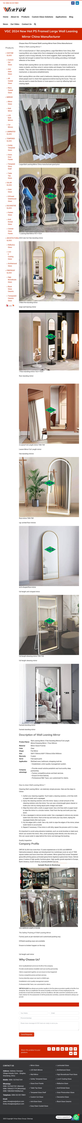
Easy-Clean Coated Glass (39, 1106)
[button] (35, 24)
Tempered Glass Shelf (11, 166)
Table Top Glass (10, 175)
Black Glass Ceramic (11, 289)
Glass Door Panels (10, 157)
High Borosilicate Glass (12, 279)
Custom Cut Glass (36, 1097)
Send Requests (26, 1034)
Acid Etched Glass (10, 221)
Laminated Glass (63, 1065)
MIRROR (10, 97)
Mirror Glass (34, 1065)
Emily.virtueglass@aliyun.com (13, 1104)
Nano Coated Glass (10, 90)
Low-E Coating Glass (64, 1079)
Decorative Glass (63, 1097)
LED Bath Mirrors (10, 117)
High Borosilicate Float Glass (67, 1074)
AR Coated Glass (10, 81)
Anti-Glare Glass (10, 71)
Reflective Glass (62, 1083)
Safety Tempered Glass (11, 147)
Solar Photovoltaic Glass (65, 1092)
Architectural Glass (63, 1070)
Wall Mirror (34, 1074)
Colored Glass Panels (10, 231)
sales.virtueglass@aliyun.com (13, 1101)
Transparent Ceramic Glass (12, 298)
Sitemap (30, 1118)
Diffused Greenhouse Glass (12, 198)
